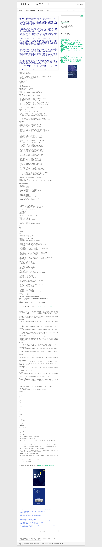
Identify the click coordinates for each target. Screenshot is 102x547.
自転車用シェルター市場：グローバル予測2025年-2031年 (29, 514)
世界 (39, 531)
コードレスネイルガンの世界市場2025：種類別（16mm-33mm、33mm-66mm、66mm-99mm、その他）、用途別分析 (38, 535)
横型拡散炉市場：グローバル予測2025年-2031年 (70, 52)
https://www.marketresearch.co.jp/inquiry (46, 306)
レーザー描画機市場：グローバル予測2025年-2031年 (71, 56)
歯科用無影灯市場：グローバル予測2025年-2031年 (28, 519)
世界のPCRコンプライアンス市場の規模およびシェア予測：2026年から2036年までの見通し (35, 520)
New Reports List (80, 4)
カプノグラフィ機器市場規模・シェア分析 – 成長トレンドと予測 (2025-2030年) (33, 511)
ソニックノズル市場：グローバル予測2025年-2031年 (71, 59)
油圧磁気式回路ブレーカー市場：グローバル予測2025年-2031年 (30, 515)
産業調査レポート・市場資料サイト (34, 4)
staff (21, 531)
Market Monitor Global (34, 531)
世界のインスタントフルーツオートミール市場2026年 (29, 523)
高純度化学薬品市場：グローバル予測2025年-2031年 (71, 60)
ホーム (65, 10)
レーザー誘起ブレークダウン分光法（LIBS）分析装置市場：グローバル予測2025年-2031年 (71, 43)
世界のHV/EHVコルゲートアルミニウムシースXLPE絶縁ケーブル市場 (31, 522)
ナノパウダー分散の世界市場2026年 (26, 526)
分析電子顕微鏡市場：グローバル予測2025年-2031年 (71, 39)
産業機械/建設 (42, 531)
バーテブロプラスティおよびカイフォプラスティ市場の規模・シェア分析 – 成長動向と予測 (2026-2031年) (37, 509)
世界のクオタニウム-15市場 (24, 512)
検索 (62, 14)
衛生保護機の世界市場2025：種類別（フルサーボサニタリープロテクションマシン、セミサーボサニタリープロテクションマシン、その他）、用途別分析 (38, 539)
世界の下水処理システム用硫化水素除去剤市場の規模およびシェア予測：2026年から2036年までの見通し (37, 525)
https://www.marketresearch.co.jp (70, 28)
